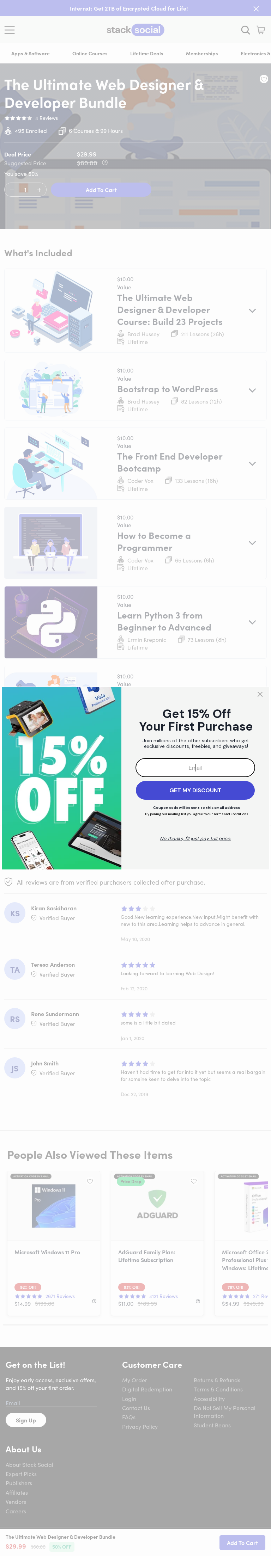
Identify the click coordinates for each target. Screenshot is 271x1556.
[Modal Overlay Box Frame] (135, 778)
